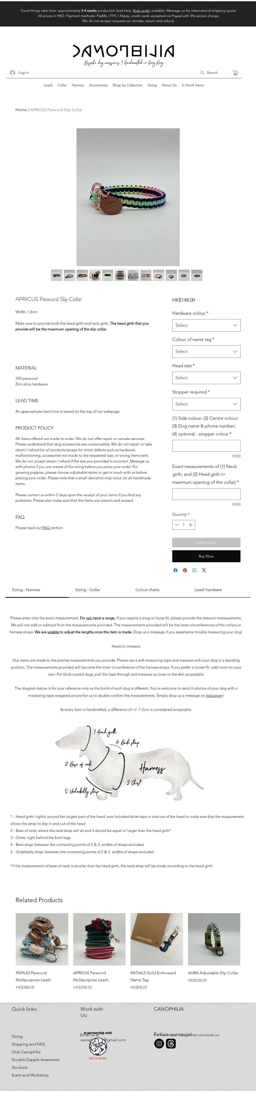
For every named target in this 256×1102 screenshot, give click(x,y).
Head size (183, 365)
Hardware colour (190, 313)
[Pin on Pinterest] (185, 570)
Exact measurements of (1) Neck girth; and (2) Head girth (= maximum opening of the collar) (205, 474)
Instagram (214, 695)
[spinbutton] (184, 524)
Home (21, 109)
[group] (128, 952)
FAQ (46, 527)
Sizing (17, 1036)
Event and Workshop (29, 1075)
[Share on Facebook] (175, 570)
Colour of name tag (193, 339)
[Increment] (191, 524)
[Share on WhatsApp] (195, 570)
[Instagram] (159, 1043)
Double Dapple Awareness (29, 1059)
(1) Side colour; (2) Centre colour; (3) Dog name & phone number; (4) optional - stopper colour (205, 426)
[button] (236, 72)
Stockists (20, 1067)
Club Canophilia (26, 1051)
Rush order (141, 10)
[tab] (37, 590)
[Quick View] (42, 939)
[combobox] (206, 325)
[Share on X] (204, 570)
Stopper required (191, 392)
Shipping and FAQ (28, 1044)
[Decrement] (176, 524)
